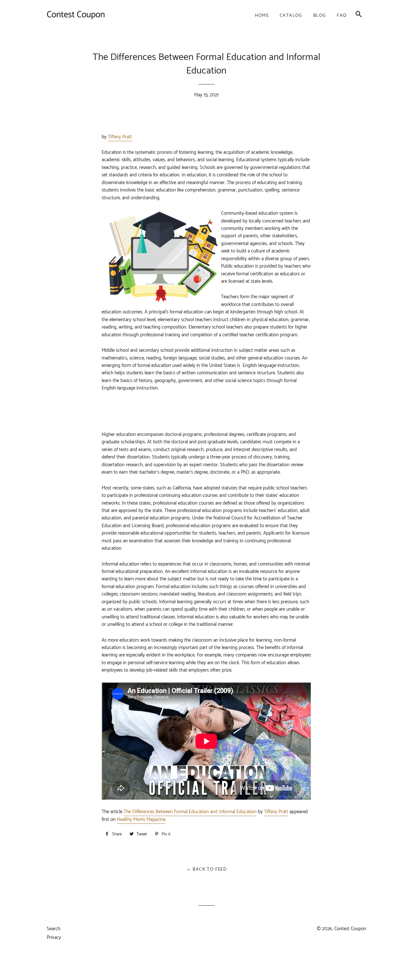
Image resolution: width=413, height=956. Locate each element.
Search (53, 929)
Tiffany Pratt (120, 137)
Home (262, 15)
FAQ (342, 15)
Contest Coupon (350, 929)
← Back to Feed (206, 869)
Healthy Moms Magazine (141, 819)
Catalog (291, 15)
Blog (319, 15)
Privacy (54, 937)
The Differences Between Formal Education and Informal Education (190, 812)
